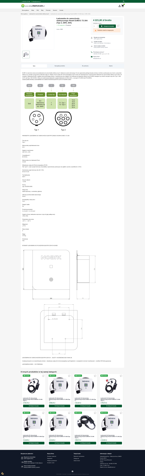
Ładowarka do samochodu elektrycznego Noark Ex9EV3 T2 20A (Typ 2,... (33, 436)
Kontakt (61, 10)
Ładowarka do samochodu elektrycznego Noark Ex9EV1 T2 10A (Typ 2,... (85, 399)
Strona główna (25, 10)
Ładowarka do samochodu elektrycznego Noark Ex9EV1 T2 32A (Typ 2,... (59, 436)
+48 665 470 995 (101, 53)
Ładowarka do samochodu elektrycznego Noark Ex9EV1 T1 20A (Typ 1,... (59, 399)
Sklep (32, 10)
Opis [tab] (34, 66)
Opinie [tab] (111, 65)
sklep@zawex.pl (97, 58)
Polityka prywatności (52, 460)
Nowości (55, 10)
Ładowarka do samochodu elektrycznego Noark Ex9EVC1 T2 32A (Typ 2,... (32, 399)
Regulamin (49, 458)
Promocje (48, 10)
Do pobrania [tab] (85, 65)
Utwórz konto (77, 460)
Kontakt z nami (50, 462)
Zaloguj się (76, 458)
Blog (42, 10)
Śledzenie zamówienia (79, 456)
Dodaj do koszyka (107, 26)
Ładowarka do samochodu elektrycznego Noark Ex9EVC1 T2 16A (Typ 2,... (84, 436)
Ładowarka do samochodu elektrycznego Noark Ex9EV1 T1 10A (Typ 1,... (111, 436)
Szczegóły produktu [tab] (60, 65)
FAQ (38, 10)
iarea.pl (87, 474)
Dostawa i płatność (51, 456)
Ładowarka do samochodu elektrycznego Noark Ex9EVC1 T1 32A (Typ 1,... (110, 399)
